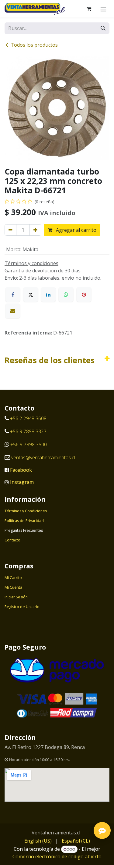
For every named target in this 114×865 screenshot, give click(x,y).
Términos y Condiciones (26, 511)
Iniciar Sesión (16, 597)
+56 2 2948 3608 (28, 418)
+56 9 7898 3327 (28, 431)
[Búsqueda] (103, 28)
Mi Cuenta (13, 587)
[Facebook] (12, 294)
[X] (30, 294)
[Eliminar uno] (10, 230)
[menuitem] (38, 840)
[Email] (12, 311)
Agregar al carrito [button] (75, 230)
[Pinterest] (84, 294)
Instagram (22, 482)
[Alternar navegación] (103, 8)
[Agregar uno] (35, 230)
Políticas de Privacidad (24, 520)
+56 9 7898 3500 (29, 444)
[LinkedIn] (48, 294)
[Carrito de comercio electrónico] (89, 9)
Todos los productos (34, 45)
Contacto (12, 540)
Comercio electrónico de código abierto (57, 856)
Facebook (21, 470)
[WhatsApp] (66, 294)
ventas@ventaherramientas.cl (43, 457)
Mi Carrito (13, 577)
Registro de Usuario (22, 606)
